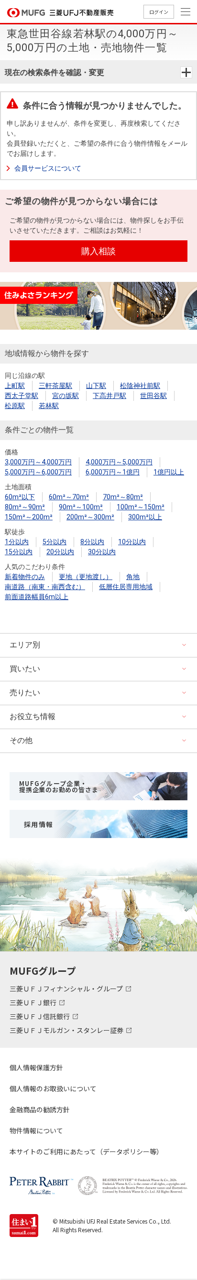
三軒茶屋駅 (55, 385)
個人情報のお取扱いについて (53, 1088)
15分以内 (19, 552)
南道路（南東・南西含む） (45, 587)
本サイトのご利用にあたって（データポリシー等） (86, 1151)
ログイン (158, 11)
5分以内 (54, 542)
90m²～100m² (81, 507)
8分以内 (92, 542)
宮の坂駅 (65, 395)
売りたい (25, 692)
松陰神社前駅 (140, 385)
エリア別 (25, 645)
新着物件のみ (25, 577)
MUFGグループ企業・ (58, 786)
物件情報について (36, 1130)
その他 (21, 740)
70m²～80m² (123, 497)
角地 (133, 577)
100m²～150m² (140, 507)
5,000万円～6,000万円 (38, 472)
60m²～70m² (69, 497)
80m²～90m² (25, 507)
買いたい (25, 669)
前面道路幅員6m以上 (36, 597)
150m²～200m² (29, 517)
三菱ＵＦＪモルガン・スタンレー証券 (67, 1030)
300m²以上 (145, 517)
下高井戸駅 (109, 395)
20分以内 (60, 552)
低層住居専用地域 (126, 587)
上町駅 (15, 385)
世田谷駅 (153, 395)
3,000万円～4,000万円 (38, 462)
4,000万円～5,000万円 (119, 462)
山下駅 (96, 385)
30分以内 (102, 552)
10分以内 (132, 542)
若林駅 (49, 405)
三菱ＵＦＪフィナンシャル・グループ (67, 988)
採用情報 (39, 824)
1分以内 (17, 542)
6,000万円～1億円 (113, 472)
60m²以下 (20, 497)
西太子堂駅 (21, 395)
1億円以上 (168, 472)
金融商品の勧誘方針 (40, 1109)
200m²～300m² (90, 517)
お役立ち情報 (32, 716)
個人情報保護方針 (36, 1067)
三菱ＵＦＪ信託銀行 (40, 1016)
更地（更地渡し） (85, 577)
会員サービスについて (47, 168)
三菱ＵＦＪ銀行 (34, 1002)
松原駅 (15, 405)
